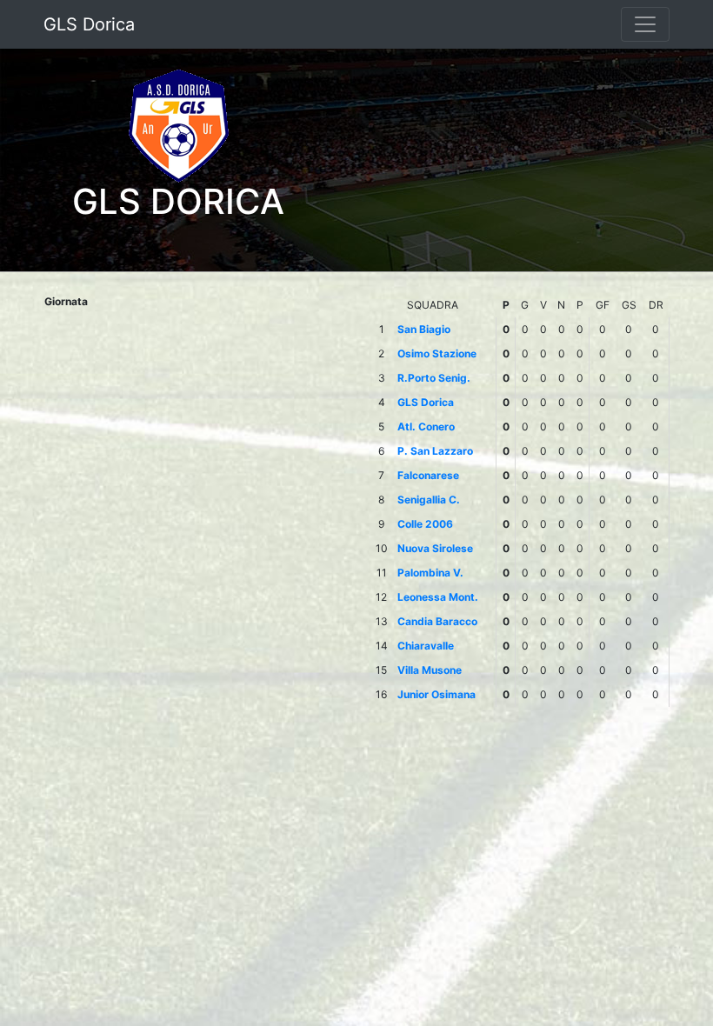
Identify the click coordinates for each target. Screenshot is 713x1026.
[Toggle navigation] (645, 24)
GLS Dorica (89, 24)
